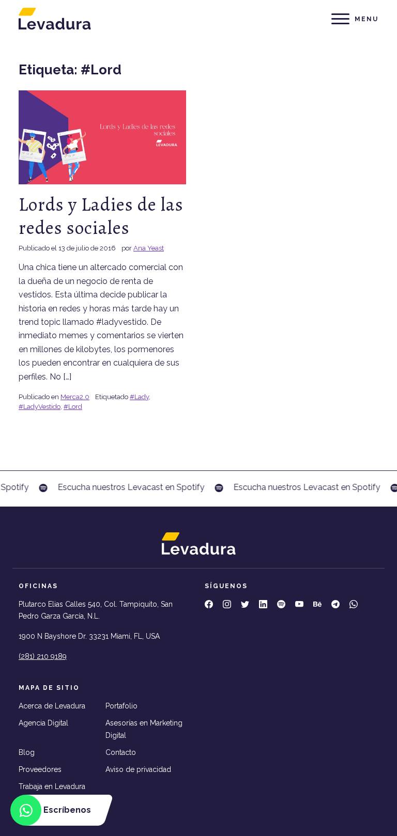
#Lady (139, 397)
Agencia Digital (43, 723)
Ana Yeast (148, 248)
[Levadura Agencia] (55, 18)
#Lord (73, 407)
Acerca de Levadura (52, 706)
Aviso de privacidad (138, 769)
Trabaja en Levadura (52, 786)
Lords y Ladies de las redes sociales (101, 216)
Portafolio (121, 706)
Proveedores (40, 769)
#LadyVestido (39, 407)
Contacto (120, 752)
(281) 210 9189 (43, 656)
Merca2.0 (74, 397)
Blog (27, 752)
